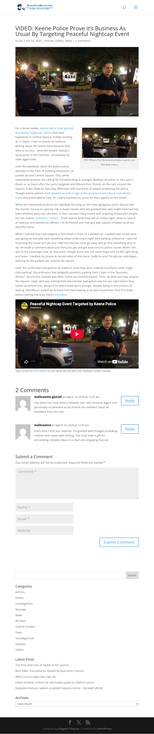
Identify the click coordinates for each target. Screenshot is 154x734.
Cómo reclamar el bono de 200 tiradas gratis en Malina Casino (54, 682)
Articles (49, 41)
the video (60, 294)
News (68, 41)
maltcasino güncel (48, 397)
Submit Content (25, 626)
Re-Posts (20, 621)
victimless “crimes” (47, 218)
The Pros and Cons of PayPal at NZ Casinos (42, 665)
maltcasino (42, 425)
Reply (129, 400)
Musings (20, 609)
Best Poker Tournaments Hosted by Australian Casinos (49, 671)
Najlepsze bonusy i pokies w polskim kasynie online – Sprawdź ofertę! (59, 688)
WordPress (105, 728)
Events (59, 41)
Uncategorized (24, 638)
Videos (19, 649)
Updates (20, 644)
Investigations (24, 603)
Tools (18, 632)
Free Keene (40, 371)
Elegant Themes (69, 728)
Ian (21, 41)
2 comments (83, 41)
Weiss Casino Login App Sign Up (35, 676)
